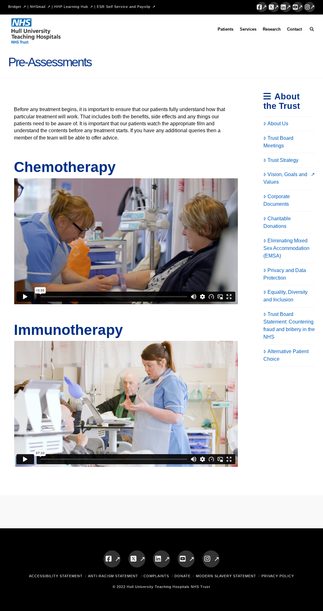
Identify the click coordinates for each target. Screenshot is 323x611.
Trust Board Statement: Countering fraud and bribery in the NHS (289, 325)
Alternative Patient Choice (285, 355)
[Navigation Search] (310, 30)
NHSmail (37, 7)
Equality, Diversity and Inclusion (285, 295)
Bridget (14, 7)
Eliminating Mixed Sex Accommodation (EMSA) (286, 248)
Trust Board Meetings (278, 141)
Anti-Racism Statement (113, 576)
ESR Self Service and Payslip (123, 7)
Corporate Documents (276, 200)
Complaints (156, 576)
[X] (274, 7)
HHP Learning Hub (71, 7)
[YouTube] (298, 7)
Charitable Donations (277, 222)
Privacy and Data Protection (284, 274)
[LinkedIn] (286, 7)
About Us (277, 123)
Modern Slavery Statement (226, 576)
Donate (182, 576)
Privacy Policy (277, 576)
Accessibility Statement (56, 576)
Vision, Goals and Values (285, 178)
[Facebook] (262, 7)
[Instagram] (310, 7)
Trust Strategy (282, 160)
